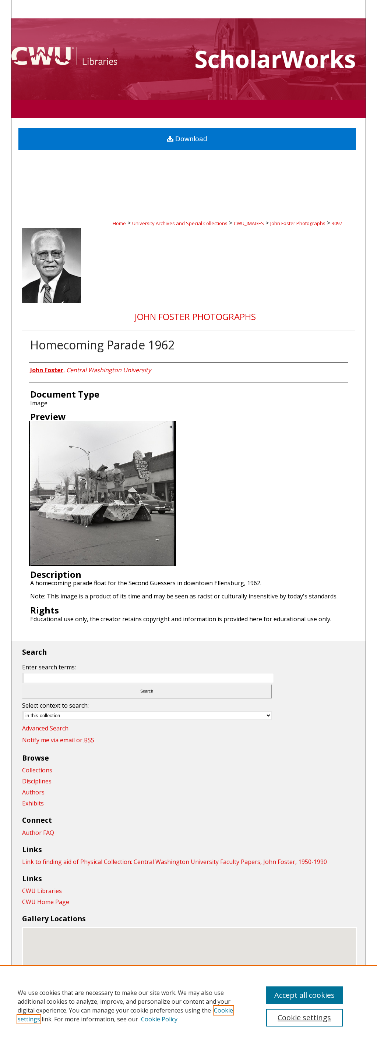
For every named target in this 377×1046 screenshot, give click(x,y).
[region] (188, 1005)
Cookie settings (304, 1017)
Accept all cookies (304, 995)
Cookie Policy (159, 1019)
